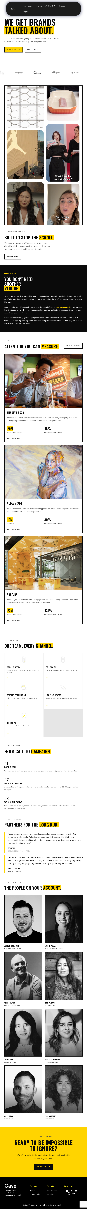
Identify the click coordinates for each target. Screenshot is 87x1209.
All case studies (73, 346)
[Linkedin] (76, 1191)
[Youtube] (73, 1193)
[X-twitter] (71, 1191)
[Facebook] (67, 1191)
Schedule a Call (13, 49)
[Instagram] (69, 1193)
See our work (33, 49)
